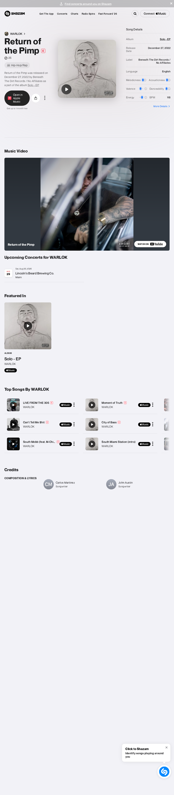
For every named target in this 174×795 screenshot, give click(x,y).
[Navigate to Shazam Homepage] (14, 13)
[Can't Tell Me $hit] (41, 424)
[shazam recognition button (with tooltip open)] (164, 771)
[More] (74, 405)
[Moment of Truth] (120, 405)
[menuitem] (46, 14)
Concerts (62, 13)
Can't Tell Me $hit (34, 422)
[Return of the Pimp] (66, 89)
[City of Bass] (120, 424)
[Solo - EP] (27, 337)
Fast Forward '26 (107, 13)
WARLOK (28, 407)
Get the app (46, 13)
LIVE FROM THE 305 (36, 402)
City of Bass (109, 422)
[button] (171, 3)
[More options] (45, 98)
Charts (74, 13)
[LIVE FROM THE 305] (41, 405)
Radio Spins (88, 13)
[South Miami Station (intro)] (120, 444)
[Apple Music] (10, 370)
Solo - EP (33, 85)
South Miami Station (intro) (119, 442)
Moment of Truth (112, 402)
